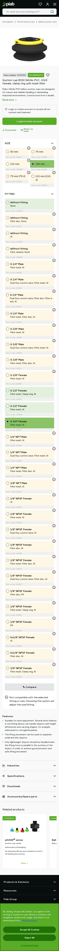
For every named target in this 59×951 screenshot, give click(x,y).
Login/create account (29, 121)
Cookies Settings (29, 945)
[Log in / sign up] (47, 4)
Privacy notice (29, 920)
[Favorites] (40, 4)
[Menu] (54, 4)
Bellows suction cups (48, 22)
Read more (8, 99)
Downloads (10, 130)
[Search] (52, 12)
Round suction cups (26, 22)
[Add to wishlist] (47, 75)
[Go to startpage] (8, 4)
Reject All (29, 937)
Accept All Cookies (29, 929)
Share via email (28, 130)
